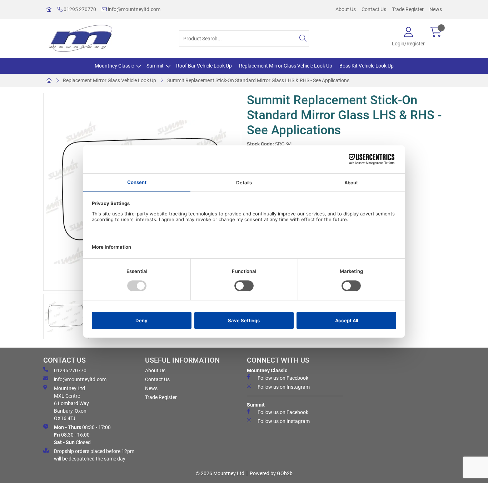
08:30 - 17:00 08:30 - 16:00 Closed (82, 434)
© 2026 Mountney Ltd (220, 473)
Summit (155, 66)
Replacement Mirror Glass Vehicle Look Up (285, 66)
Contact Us (374, 9)
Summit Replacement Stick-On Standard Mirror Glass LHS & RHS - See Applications (258, 80)
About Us (345, 9)
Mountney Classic (114, 66)
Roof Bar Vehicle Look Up (204, 66)
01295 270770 (79, 9)
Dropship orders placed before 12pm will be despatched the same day (94, 455)
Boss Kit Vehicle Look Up (366, 66)
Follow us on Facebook (283, 378)
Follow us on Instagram (284, 387)
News (435, 9)
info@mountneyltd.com (133, 9)
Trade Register (408, 9)
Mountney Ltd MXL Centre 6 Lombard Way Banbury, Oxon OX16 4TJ (71, 403)
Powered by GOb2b (271, 473)
